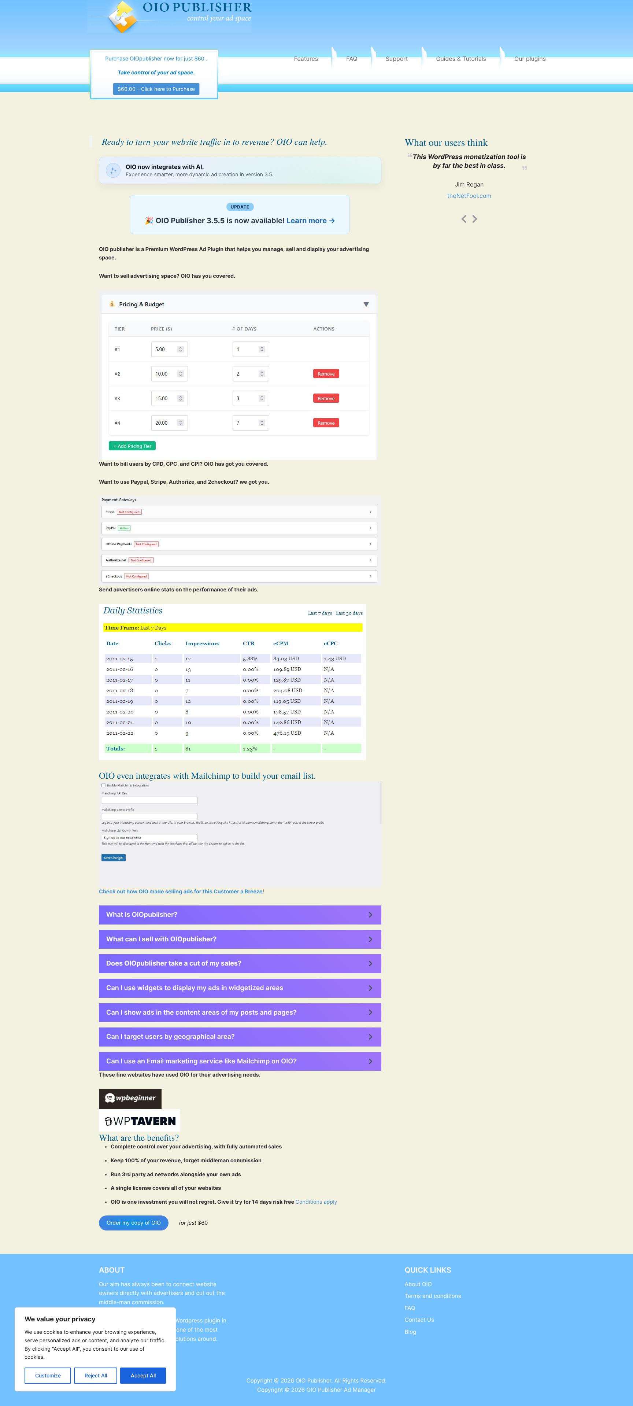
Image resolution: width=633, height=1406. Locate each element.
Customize (48, 1375)
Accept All (143, 1375)
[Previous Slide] (463, 217)
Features (306, 58)
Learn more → (311, 220)
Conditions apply (316, 1202)
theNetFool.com (469, 195)
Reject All (96, 1375)
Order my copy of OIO (134, 1223)
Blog (411, 1331)
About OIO (418, 1284)
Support (397, 58)
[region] (95, 1349)
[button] (240, 915)
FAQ (351, 58)
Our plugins (530, 58)
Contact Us (419, 1319)
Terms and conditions (433, 1295)
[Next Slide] (474, 217)
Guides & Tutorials (461, 58)
